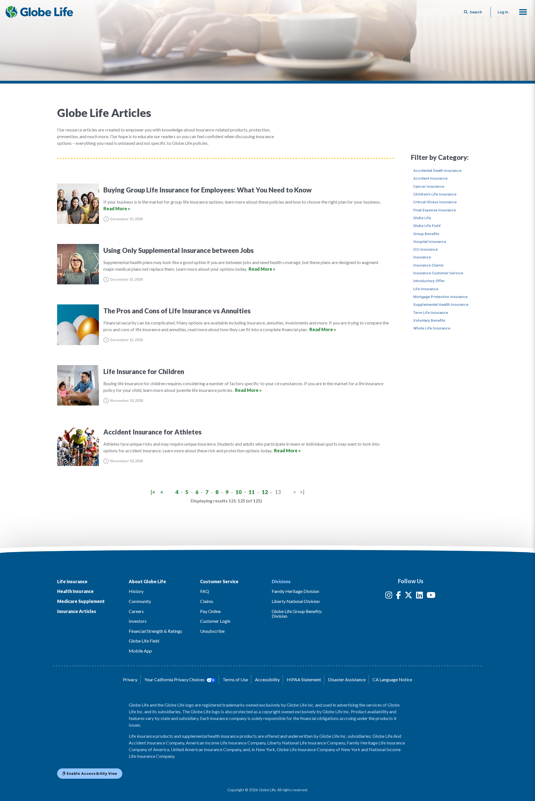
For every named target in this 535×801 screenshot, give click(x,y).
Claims (206, 601)
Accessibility (267, 679)
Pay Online (210, 611)
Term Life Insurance (430, 312)
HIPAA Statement (304, 679)
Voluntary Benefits (429, 320)
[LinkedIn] (419, 596)
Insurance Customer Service (438, 273)
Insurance (422, 257)
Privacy (130, 679)
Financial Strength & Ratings (155, 631)
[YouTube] (431, 596)
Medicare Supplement (81, 601)
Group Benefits (426, 233)
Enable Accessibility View (91, 773)
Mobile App (140, 650)
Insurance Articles (76, 611)
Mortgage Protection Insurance (440, 296)
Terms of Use (235, 679)
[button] (523, 12)
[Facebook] (398, 596)
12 (265, 492)
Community (140, 601)
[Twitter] (408, 596)
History (136, 591)
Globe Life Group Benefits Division (297, 614)
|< (152, 492)
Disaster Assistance (347, 679)
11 (252, 492)
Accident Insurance (430, 178)
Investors (138, 621)
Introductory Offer (429, 281)
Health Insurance (75, 591)
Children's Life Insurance (434, 194)
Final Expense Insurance (434, 210)
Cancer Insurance (428, 186)
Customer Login (215, 621)
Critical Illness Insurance (435, 202)
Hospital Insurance (429, 241)
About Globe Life (147, 581)
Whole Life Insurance (431, 328)
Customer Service (219, 581)
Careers (136, 611)
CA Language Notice (392, 679)
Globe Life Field (427, 225)
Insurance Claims (428, 265)
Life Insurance (425, 289)
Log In (503, 12)
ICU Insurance (425, 249)
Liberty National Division (296, 601)
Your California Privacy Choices (174, 679)
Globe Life (422, 218)
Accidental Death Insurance (437, 170)
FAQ (204, 591)
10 (238, 492)
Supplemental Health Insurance (440, 304)
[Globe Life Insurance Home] (39, 12)
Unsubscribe (212, 631)
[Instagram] (388, 596)
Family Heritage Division (295, 591)
